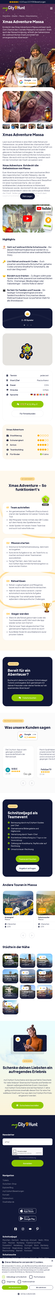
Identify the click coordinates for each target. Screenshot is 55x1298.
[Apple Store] (27, 1210)
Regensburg (17, 1248)
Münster (11, 1243)
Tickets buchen (29, 698)
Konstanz (28, 1250)
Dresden (35, 1248)
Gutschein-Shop (9, 1184)
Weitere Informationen (34, 1272)
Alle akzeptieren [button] (15, 1287)
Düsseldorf (7, 1245)
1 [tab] (24, 325)
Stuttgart (28, 1245)
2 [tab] (27, 325)
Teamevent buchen (27, 859)
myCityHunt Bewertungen (13, 1191)
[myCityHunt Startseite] (16, 8)
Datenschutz (8, 1198)
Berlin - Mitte (43, 1240)
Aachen (27, 1248)
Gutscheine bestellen (29, 1105)
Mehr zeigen (27, 196)
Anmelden (27, 1163)
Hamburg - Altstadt (29, 1240)
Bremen (19, 1250)
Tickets (6, 1180)
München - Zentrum (11, 1240)
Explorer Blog (8, 1187)
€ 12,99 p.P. (29, 404)
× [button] (52, 1261)
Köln (4, 1243)
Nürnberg (20, 1243)
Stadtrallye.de (8, 1202)
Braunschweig (8, 1250)
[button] (27, 1293)
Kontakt (6, 1195)
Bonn (36, 1245)
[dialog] (27, 1278)
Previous (23, 783)
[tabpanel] (27, 316)
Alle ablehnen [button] (41, 1287)
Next (32, 783)
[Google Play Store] (27, 1218)
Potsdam (45, 1248)
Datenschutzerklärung (27, 1158)
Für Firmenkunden (27, 413)
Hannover (6, 1248)
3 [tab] (31, 325)
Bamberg (44, 1245)
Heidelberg (18, 1245)
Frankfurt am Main (33, 1243)
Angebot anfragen (27, 868)
